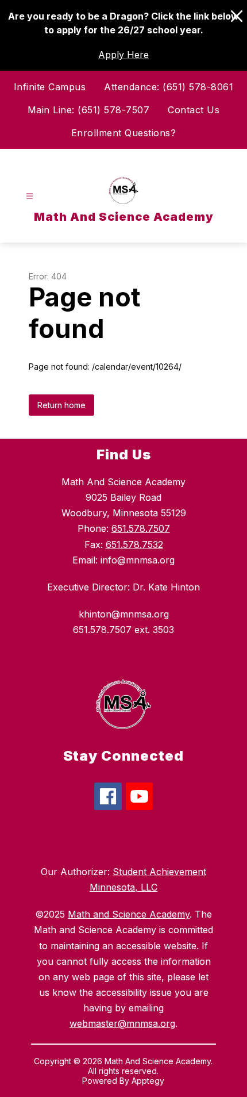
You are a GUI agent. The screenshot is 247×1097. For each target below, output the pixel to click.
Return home (61, 405)
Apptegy (148, 1081)
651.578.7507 (140, 528)
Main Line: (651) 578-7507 (89, 110)
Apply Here (123, 54)
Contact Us (193, 110)
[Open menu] (29, 196)
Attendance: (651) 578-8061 (168, 87)
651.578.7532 (134, 544)
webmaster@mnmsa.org (122, 1023)
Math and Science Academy (129, 914)
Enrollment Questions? (123, 133)
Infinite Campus (50, 87)
